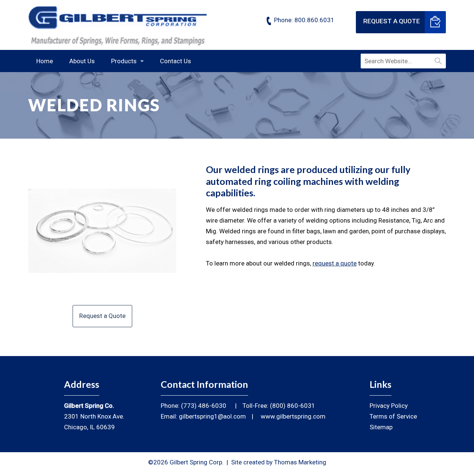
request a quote (335, 263)
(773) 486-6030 (203, 405)
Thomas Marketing (300, 462)
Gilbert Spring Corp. (197, 462)
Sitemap (381, 427)
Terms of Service (393, 416)
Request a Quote (391, 21)
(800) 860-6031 (292, 405)
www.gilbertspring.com (293, 416)
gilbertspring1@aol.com (212, 416)
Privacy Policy (389, 405)
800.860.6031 (314, 20)
